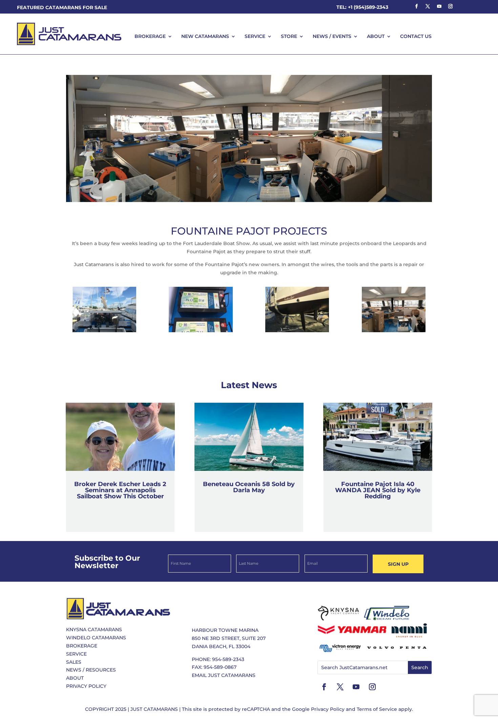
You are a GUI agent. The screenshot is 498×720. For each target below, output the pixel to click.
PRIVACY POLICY (86, 686)
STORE (289, 36)
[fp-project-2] (104, 332)
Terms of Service (377, 709)
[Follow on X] (427, 6)
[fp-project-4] (297, 332)
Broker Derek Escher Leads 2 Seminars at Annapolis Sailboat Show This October (120, 490)
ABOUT (376, 36)
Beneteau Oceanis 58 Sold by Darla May (249, 487)
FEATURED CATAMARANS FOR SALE (62, 7)
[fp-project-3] (200, 332)
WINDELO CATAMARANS (96, 638)
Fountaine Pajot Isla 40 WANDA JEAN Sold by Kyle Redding (377, 490)
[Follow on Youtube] (439, 6)
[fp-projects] (394, 332)
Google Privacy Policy (318, 709)
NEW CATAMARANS (205, 36)
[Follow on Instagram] (450, 6)
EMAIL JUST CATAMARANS (223, 675)
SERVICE (255, 36)
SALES (73, 662)
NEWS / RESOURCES (91, 670)
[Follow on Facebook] (416, 6)
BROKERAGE (150, 36)
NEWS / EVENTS (332, 36)
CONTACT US (416, 36)
